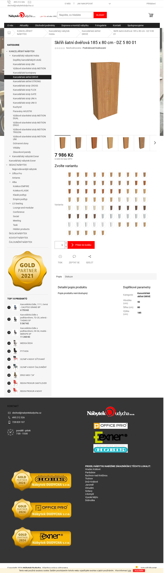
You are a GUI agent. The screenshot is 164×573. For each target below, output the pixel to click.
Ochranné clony (21, 143)
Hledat (100, 15)
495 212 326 (18, 417)
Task (15, 225)
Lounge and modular (23, 207)
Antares (16, 178)
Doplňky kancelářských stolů (27, 60)
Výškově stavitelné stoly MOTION (29, 68)
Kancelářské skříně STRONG (27, 81)
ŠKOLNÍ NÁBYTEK (18, 233)
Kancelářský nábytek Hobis (25, 55)
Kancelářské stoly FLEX (24, 90)
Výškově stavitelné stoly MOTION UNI (29, 138)
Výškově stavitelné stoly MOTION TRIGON (29, 130)
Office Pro (17, 173)
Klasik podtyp (19, 195)
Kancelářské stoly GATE (24, 94)
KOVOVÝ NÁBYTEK (18, 237)
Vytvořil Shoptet (149, 568)
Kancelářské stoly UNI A (25, 98)
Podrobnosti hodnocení (94, 48)
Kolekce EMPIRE (21, 186)
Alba (14, 182)
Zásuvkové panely (22, 152)
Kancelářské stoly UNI (24, 64)
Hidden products (21, 229)
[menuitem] (10, 25)
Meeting (17, 220)
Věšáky (16, 147)
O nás (68, 3)
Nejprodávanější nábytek (24, 169)
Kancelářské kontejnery (24, 72)
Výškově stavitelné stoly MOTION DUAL (29, 117)
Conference (18, 212)
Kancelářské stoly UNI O (25, 103)
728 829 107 (18, 422)
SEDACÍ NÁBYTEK (18, 165)
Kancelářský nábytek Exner (25, 156)
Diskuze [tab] (69, 276)
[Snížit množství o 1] (66, 247)
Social (16, 216)
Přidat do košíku (83, 245)
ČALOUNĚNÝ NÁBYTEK (20, 242)
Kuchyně (17, 107)
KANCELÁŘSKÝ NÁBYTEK (22, 51)
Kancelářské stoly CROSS (25, 85)
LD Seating (17, 203)
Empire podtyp (20, 199)
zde (129, 570)
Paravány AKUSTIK (22, 111)
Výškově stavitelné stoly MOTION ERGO (29, 124)
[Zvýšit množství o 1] (66, 243)
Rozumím (139, 570)
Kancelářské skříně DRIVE (25, 77)
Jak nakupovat (85, 3)
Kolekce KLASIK (21, 190)
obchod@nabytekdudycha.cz (26, 413)
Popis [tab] (59, 276)
